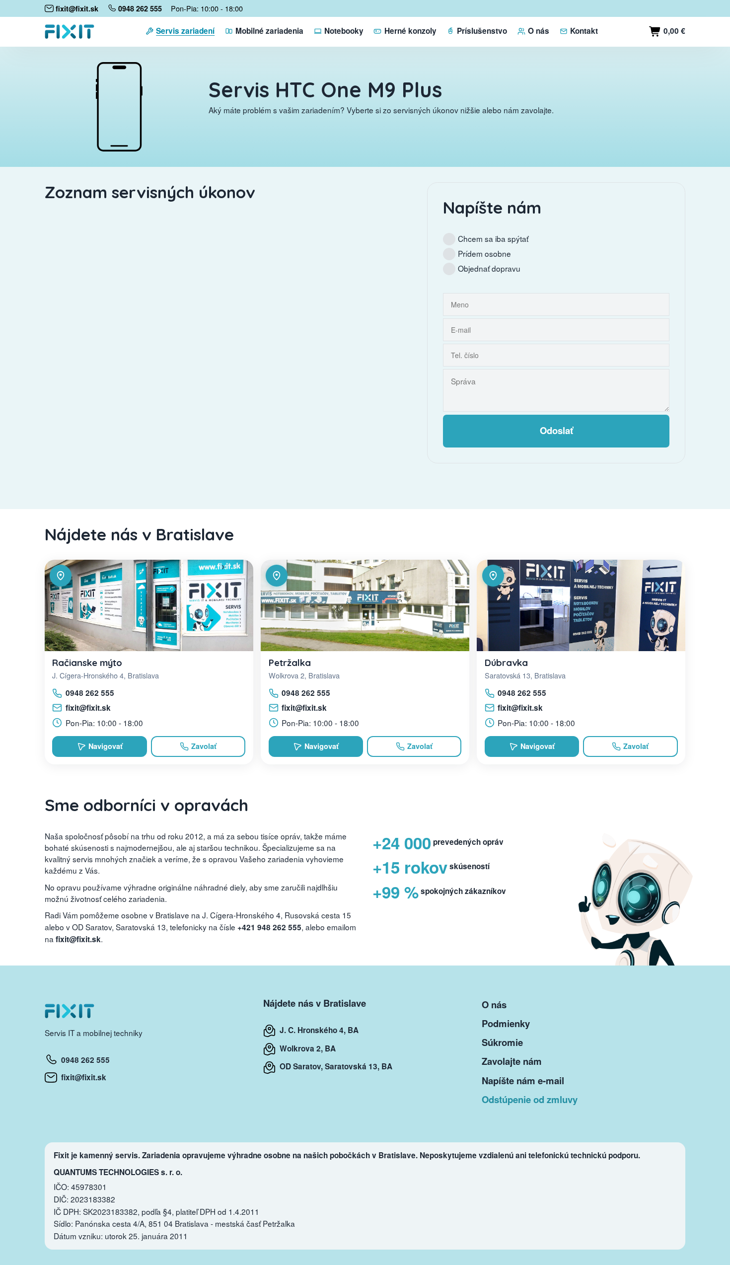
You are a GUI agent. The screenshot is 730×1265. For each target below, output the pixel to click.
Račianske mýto (87, 663)
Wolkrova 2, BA (306, 1048)
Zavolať (204, 746)
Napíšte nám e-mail (523, 1080)
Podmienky (506, 1023)
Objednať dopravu (489, 268)
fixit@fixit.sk (88, 707)
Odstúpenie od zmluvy (530, 1099)
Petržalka (290, 663)
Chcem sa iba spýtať (493, 238)
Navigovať (105, 746)
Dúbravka (506, 663)
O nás (494, 1004)
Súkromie (502, 1042)
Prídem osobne (484, 253)
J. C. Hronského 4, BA (317, 1030)
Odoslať (556, 430)
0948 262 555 (90, 692)
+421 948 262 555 (269, 927)
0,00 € (673, 30)
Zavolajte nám (512, 1061)
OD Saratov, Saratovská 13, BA (334, 1066)
